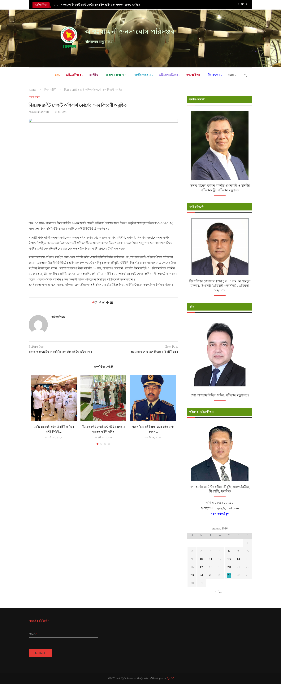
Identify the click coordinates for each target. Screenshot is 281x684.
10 (201, 559)
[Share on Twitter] (103, 303)
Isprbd (170, 678)
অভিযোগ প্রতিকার (168, 75)
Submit (40, 653)
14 (238, 559)
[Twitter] (242, 5)
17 (201, 567)
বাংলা (231, 75)
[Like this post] (95, 303)
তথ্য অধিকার (193, 75)
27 (229, 575)
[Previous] (54, 5)
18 (210, 567)
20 (229, 567)
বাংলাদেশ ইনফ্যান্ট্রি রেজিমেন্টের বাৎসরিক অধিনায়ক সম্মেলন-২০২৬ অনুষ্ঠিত (100, 5)
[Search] (245, 75)
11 (210, 559)
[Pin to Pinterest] (107, 303)
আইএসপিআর (73, 75)
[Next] (57, 5)
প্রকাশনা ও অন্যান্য (116, 75)
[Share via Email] (111, 303)
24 (201, 575)
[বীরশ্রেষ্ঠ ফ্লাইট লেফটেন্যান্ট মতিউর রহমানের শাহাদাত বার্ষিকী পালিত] (103, 398)
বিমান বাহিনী (50, 90)
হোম (57, 75)
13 (229, 559)
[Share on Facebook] (100, 303)
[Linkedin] (247, 5)
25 (210, 575)
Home (32, 90)
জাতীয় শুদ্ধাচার (143, 75)
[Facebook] (238, 5)
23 (192, 575)
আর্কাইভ (93, 75)
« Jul (218, 591)
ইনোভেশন (214, 75)
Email (33, 634)
